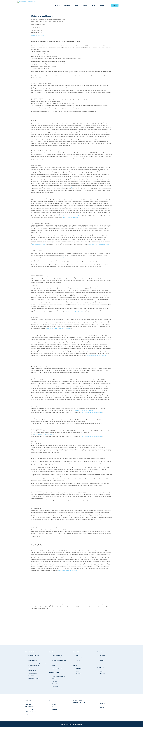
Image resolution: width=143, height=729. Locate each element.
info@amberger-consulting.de (32, 714)
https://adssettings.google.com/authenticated (92, 412)
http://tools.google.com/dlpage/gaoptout (67, 570)
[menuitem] (58, 5)
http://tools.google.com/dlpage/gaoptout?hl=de (68, 187)
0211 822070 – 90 (31, 709)
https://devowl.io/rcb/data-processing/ (55, 257)
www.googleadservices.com (38, 244)
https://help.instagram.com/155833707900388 (97, 355)
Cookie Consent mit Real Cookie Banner (9, 728)
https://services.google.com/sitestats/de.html (99, 244)
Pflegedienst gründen (33, 678)
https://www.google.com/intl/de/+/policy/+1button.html (58, 328)
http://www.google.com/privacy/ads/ (70, 217)
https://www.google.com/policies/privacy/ (83, 410)
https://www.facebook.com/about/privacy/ (75, 311)
